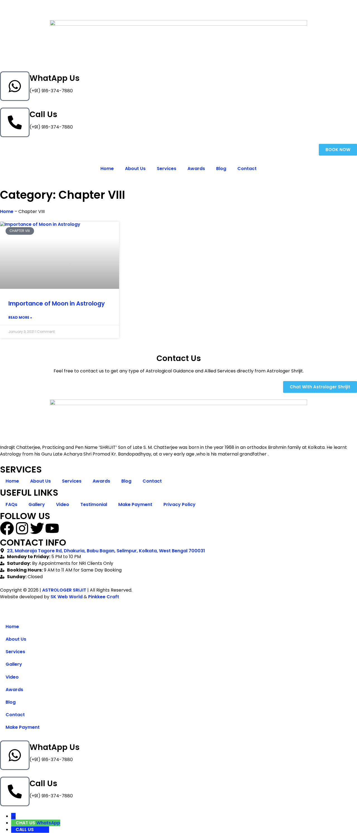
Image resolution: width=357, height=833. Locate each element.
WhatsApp (48, 823)
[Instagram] (22, 528)
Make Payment (135, 504)
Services (166, 168)
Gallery (36, 504)
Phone (42, 829)
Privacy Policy (179, 504)
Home (107, 168)
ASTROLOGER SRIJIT (64, 590)
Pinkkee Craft (103, 597)
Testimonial (93, 504)
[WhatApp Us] (15, 86)
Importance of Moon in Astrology (56, 303)
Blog (221, 168)
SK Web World (66, 597)
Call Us (43, 114)
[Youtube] (52, 528)
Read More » (20, 317)
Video (62, 504)
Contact (247, 168)
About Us (135, 168)
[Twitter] (37, 528)
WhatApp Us (54, 78)
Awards (196, 168)
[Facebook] (7, 528)
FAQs (11, 504)
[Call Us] (15, 122)
